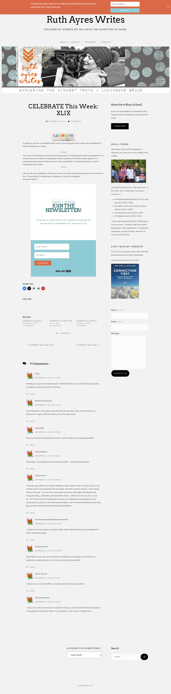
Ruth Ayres (115, 251)
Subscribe (120, 126)
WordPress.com (85, 686)
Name (117, 310)
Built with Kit (63, 271)
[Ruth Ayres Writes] (85, 70)
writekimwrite (41, 546)
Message (115, 333)
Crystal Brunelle (42, 597)
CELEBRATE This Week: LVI (86, 321)
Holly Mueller (41, 451)
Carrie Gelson (41, 574)
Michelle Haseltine (43, 401)
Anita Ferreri (40, 475)
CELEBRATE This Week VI (32, 321)
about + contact (70, 42)
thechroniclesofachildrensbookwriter (51, 519)
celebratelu (65, 333)
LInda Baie (39, 428)
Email (117, 321)
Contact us (120, 373)
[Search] (144, 656)
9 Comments (75, 121)
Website (106, 42)
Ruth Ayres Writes (85, 19)
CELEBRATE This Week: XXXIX (61, 321)
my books (90, 42)
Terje (37, 373)
